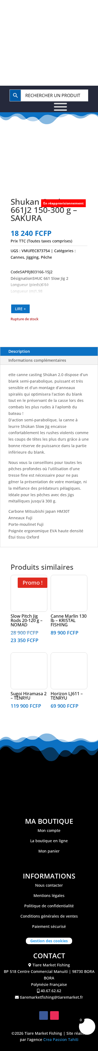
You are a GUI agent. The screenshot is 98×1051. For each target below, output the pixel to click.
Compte (72, 29)
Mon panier (49, 851)
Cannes (17, 257)
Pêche (46, 257)
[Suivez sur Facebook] (43, 1015)
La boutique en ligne (49, 840)
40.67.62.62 (52, 11)
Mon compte (49, 830)
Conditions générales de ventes (49, 916)
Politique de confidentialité (49, 905)
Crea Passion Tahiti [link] (60, 1039)
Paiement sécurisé (49, 926)
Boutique (35, 29)
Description (19, 351)
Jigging (32, 257)
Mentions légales (49, 895)
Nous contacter (49, 885)
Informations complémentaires (37, 360)
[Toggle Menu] (60, 107)
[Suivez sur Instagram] (54, 1015)
